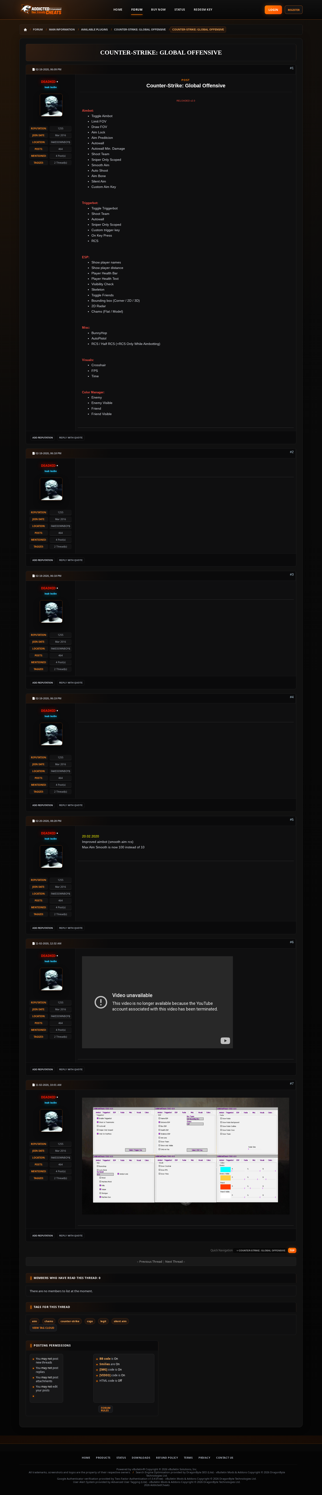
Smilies (104, 1364)
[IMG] (103, 1370)
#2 (292, 452)
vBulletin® (138, 1469)
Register (294, 10)
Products (103, 1457)
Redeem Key (203, 10)
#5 (292, 819)
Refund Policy (167, 1457)
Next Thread (174, 1261)
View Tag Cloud (43, 1327)
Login (273, 10)
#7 (292, 1083)
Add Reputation (42, 437)
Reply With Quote (71, 437)
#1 (292, 68)
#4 (292, 697)
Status (179, 10)
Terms (188, 1457)
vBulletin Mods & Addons (231, 1472)
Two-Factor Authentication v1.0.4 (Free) (139, 1478)
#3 (292, 574)
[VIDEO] (105, 1375)
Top (292, 1250)
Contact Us (224, 1457)
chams (49, 1321)
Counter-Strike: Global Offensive (161, 52)
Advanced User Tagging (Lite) (129, 1482)
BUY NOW (158, 10)
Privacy (204, 1457)
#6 (292, 942)
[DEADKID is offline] (51, 104)
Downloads (141, 1457)
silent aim (120, 1321)
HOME (118, 10)
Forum (137, 10)
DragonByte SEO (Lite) (200, 1472)
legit (103, 1321)
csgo (90, 1321)
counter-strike (70, 1321)
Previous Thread (150, 1261)
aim (34, 1321)
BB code (105, 1359)
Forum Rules (105, 1409)
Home (86, 1457)
